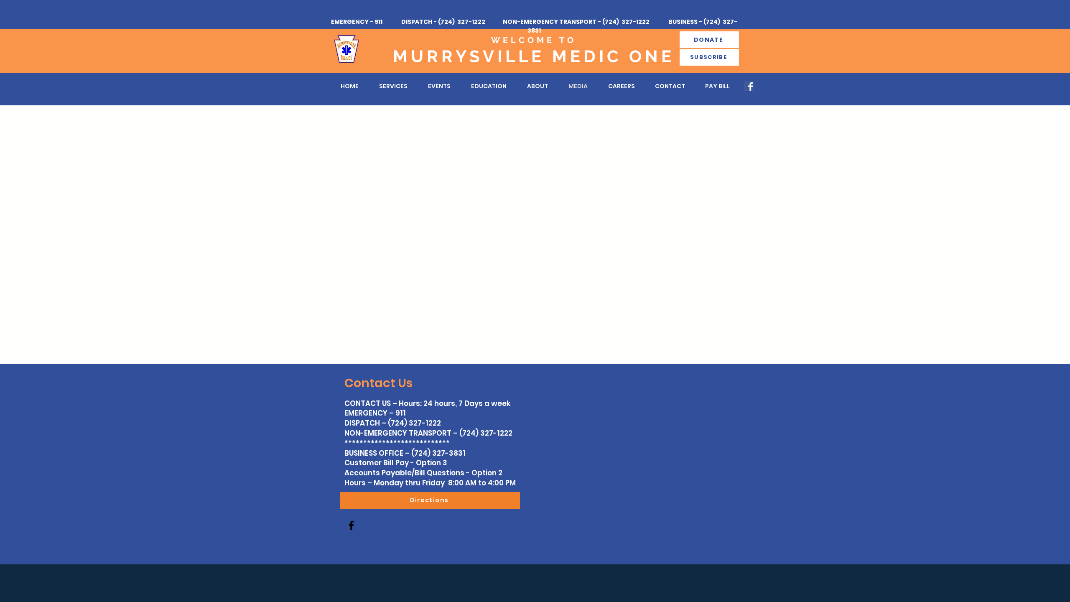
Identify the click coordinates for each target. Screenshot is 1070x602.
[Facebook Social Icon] (749, 86)
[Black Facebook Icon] (351, 525)
